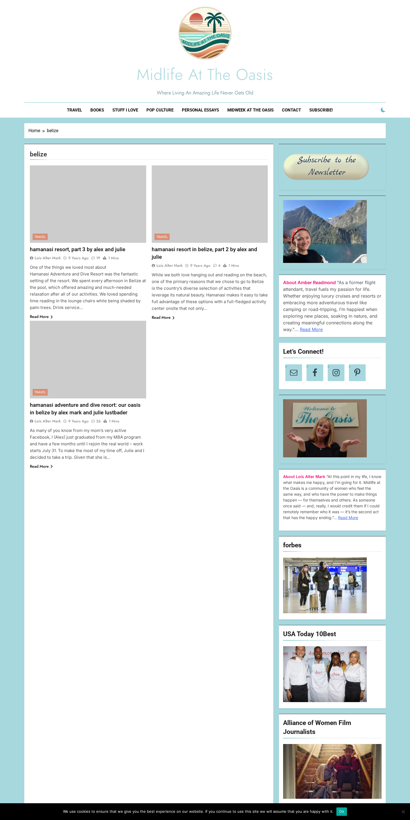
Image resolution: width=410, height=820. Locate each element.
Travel (74, 110)
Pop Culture (159, 110)
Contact (291, 110)
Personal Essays (200, 110)
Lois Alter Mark (48, 258)
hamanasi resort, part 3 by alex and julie (77, 249)
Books (97, 110)
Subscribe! (321, 110)
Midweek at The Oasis (250, 110)
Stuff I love (125, 110)
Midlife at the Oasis (205, 74)
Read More (39, 316)
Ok (341, 811)
